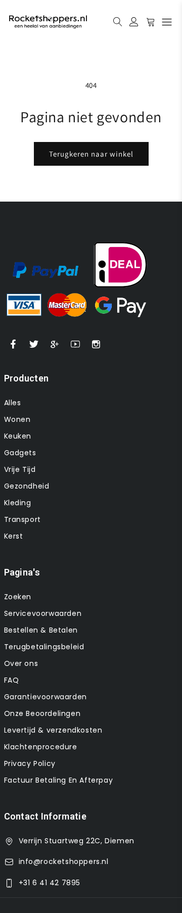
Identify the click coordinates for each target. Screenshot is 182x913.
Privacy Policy (30, 763)
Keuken (18, 436)
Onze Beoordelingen (42, 713)
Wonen (17, 419)
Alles (12, 403)
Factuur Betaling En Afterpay (58, 780)
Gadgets (20, 453)
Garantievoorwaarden (45, 697)
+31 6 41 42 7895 (50, 883)
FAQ (11, 680)
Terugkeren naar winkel (91, 154)
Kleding (17, 503)
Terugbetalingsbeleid (44, 647)
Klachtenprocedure (40, 747)
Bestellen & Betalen (41, 630)
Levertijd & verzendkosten (53, 730)
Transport (22, 519)
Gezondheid (27, 486)
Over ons (21, 663)
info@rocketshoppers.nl (64, 861)
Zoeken (18, 597)
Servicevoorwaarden (43, 613)
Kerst (13, 536)
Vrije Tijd (20, 469)
